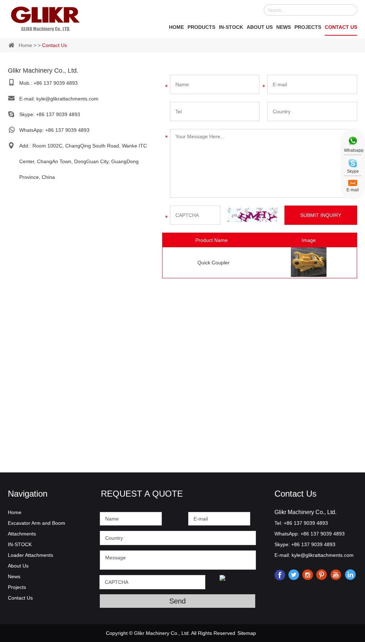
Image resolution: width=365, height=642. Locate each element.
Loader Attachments (30, 555)
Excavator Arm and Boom (36, 523)
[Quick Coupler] (309, 275)
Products (201, 27)
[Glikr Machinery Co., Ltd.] (45, 17)
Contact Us (341, 27)
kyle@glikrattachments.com (67, 99)
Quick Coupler (213, 262)
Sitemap (246, 633)
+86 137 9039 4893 (58, 114)
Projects (307, 27)
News (283, 27)
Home (176, 27)
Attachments (22, 534)
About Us (260, 27)
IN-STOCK (231, 27)
